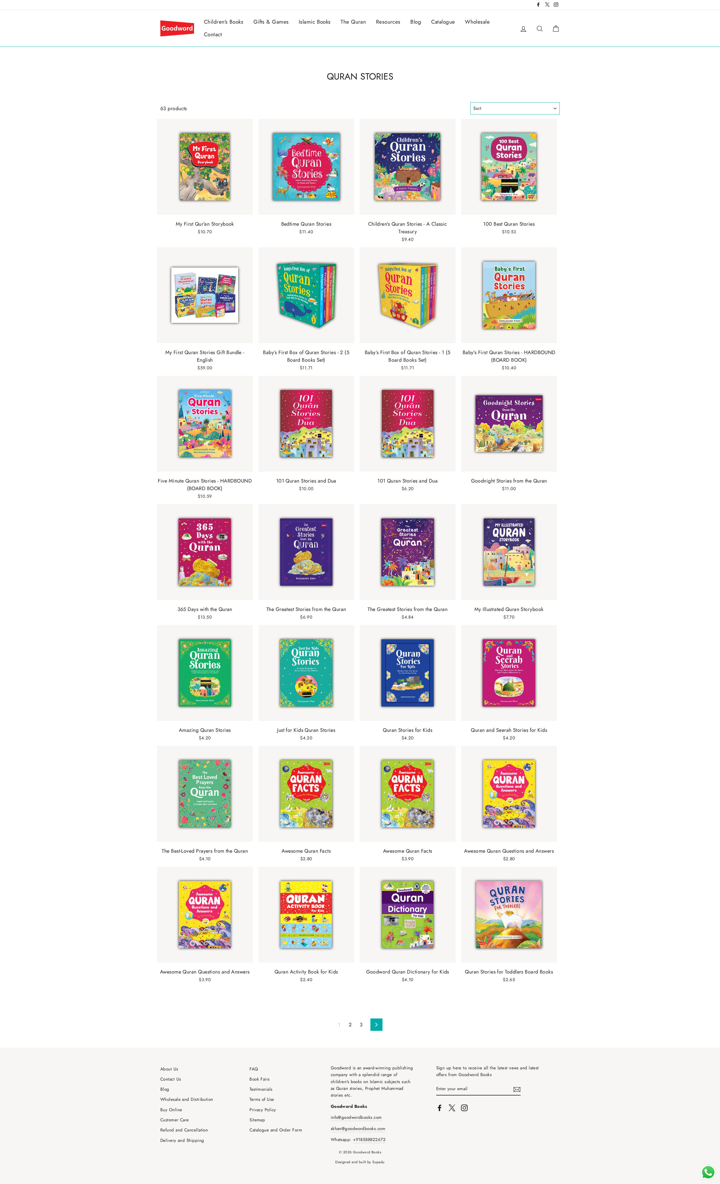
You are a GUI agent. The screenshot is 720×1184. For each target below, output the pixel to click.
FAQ (253, 1069)
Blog (415, 22)
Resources (388, 22)
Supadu (378, 1162)
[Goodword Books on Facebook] (439, 1107)
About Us (169, 1069)
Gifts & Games (271, 22)
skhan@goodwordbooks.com (358, 1129)
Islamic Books (315, 22)
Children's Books (223, 22)
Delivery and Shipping (182, 1140)
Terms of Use (261, 1099)
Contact (213, 34)
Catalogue (443, 22)
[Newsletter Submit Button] (517, 1089)
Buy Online (171, 1110)
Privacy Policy (262, 1110)
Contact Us (170, 1079)
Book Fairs (259, 1079)
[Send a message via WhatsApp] (708, 1172)
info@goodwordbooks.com (356, 1117)
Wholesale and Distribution (186, 1099)
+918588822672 (369, 1140)
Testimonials (260, 1089)
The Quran (353, 22)
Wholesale (477, 22)
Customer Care (174, 1120)
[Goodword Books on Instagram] (464, 1107)
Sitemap (257, 1120)
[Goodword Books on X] (452, 1107)
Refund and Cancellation (184, 1130)
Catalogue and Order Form (275, 1130)
